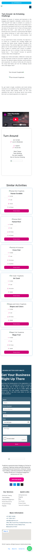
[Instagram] (22, 484)
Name (4, 399)
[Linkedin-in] (18, 484)
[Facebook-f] (11, 484)
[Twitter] (14, 484)
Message (5, 425)
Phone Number (7, 406)
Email (4, 412)
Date (4, 419)
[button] (30, 7)
